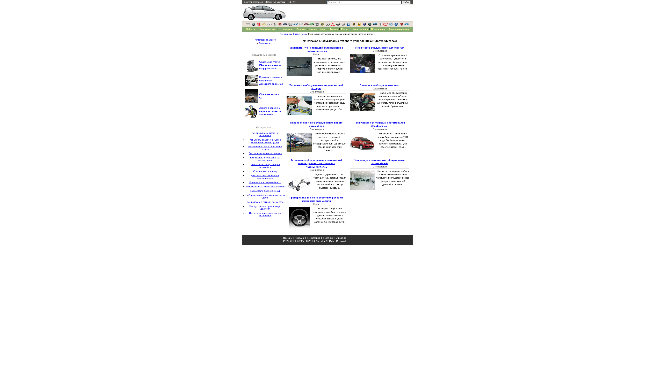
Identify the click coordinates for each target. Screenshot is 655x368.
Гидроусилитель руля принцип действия (265, 207)
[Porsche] (354, 25)
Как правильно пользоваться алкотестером (265, 159)
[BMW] (253, 25)
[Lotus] (322, 25)
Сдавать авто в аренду (265, 171)
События (251, 29)
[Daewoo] (269, 25)
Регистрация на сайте (265, 40)
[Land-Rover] (311, 25)
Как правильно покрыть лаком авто (265, 202)
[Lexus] (317, 25)
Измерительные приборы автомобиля (265, 186)
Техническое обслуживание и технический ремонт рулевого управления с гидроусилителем (316, 163)
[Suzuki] (380, 25)
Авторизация (265, 43)
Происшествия (267, 29)
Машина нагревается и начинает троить (265, 147)
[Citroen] (258, 25)
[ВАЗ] (406, 25)
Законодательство (399, 29)
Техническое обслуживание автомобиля (379, 47)
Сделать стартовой (253, 2)
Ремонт (317, 54)
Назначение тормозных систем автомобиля (265, 214)
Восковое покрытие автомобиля (265, 153)
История (301, 29)
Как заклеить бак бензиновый (265, 191)
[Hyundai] (295, 25)
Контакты (328, 238)
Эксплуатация (380, 51)
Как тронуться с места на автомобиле (265, 134)
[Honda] (290, 25)
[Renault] (359, 25)
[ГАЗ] (401, 25)
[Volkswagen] (391, 25)
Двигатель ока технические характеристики (265, 176)
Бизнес (313, 29)
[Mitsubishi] (332, 25)
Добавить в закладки (275, 2)
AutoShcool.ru (318, 241)
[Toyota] (385, 25)
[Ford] (285, 25)
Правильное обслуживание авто (379, 85)
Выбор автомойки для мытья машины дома (265, 196)
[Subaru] (375, 25)
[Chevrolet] (264, 25)
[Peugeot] (348, 25)
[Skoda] (369, 25)
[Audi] (248, 25)
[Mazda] (327, 25)
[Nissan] (338, 25)
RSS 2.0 (292, 2)
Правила (299, 238)
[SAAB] (364, 25)
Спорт (323, 29)
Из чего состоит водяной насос (265, 182)
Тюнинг (334, 29)
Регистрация (313, 238)
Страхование (378, 29)
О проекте (341, 238)
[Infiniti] (301, 25)
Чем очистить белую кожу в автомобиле (265, 165)
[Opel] (343, 25)
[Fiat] (280, 25)
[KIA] (306, 25)
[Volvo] (396, 25)
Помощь (287, 238)
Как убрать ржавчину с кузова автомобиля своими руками (265, 141)
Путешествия (286, 29)
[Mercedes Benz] (274, 25)
